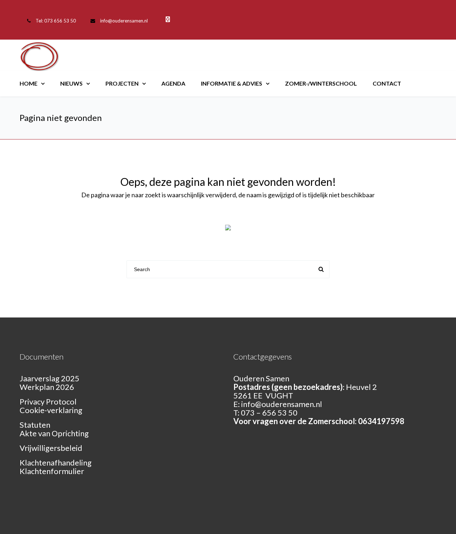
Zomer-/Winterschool (321, 83)
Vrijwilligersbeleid (51, 448)
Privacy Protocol (48, 401)
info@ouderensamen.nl (124, 21)
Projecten (122, 83)
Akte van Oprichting (54, 433)
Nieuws (71, 83)
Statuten (35, 424)
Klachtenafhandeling (56, 462)
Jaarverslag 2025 (49, 378)
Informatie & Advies (231, 83)
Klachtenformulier (52, 471)
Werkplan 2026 (47, 387)
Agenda (173, 83)
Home (28, 83)
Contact (387, 83)
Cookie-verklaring (51, 410)
